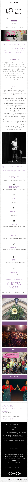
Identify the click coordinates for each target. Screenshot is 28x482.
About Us (16, 424)
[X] (12, 473)
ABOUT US (14, 350)
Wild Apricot (14, 479)
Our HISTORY (14, 296)
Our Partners (14, 377)
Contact (13, 429)
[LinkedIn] (15, 473)
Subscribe (14, 20)
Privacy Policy (8, 467)
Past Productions (11, 427)
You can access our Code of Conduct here (14, 279)
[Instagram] (19, 473)
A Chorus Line (5, 411)
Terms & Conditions (18, 467)
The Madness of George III (8, 418)
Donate (11, 426)
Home (6, 424)
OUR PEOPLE (14, 323)
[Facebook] (9, 473)
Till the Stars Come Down (7, 414)
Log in (15, 23)
